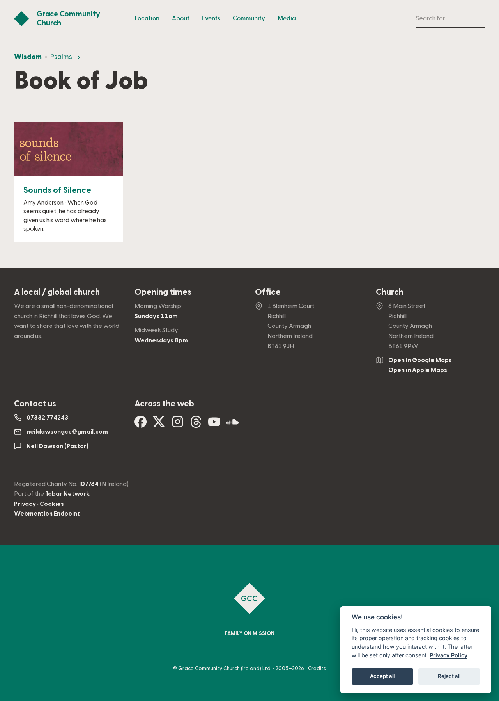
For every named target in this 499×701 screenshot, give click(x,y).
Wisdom (28, 56)
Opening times (162, 292)
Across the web (164, 404)
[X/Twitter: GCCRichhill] (159, 425)
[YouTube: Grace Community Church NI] (214, 425)
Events (211, 18)
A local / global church (57, 292)
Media (287, 18)
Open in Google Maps (420, 360)
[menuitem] (147, 18)
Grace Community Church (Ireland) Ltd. (225, 668)
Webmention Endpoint (47, 514)
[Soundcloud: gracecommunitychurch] (232, 425)
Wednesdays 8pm (161, 340)
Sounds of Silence (57, 190)
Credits (317, 668)
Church (389, 292)
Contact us (35, 404)
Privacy (25, 504)
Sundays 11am (156, 316)
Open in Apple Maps (417, 370)
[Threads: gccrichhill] (196, 425)
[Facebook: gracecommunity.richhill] (140, 425)
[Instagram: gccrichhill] (178, 425)
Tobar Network (67, 494)
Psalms (61, 56)
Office (268, 292)
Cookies (52, 504)
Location (146, 18)
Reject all (449, 676)
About (180, 18)
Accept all (382, 676)
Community (249, 18)
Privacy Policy (448, 655)
